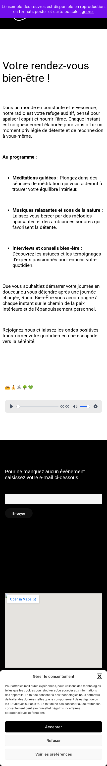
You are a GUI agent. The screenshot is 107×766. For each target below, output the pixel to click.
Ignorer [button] (87, 11)
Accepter (53, 726)
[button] (99, 676)
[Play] (11, 406)
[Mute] (75, 406)
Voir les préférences (53, 754)
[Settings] (96, 406)
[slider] (37, 406)
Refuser (54, 740)
